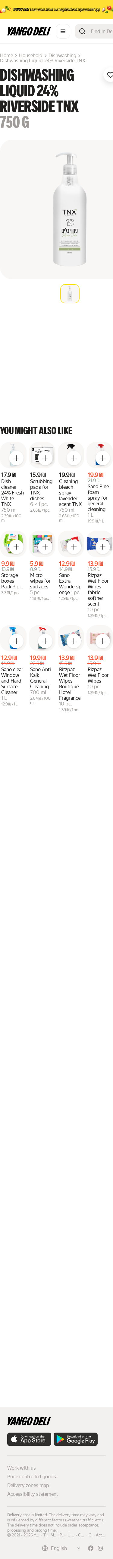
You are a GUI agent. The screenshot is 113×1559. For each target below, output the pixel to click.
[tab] (70, 293)
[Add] (16, 458)
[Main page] (29, 34)
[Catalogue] (63, 31)
